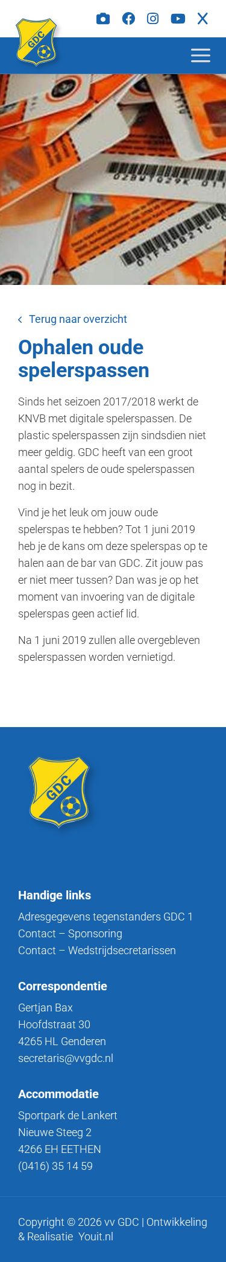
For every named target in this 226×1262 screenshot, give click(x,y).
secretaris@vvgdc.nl (65, 1058)
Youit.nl (95, 1236)
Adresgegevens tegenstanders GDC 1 (105, 916)
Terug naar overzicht (78, 319)
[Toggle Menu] (210, 55)
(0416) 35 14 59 (55, 1166)
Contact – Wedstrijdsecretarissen (97, 950)
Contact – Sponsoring (70, 933)
